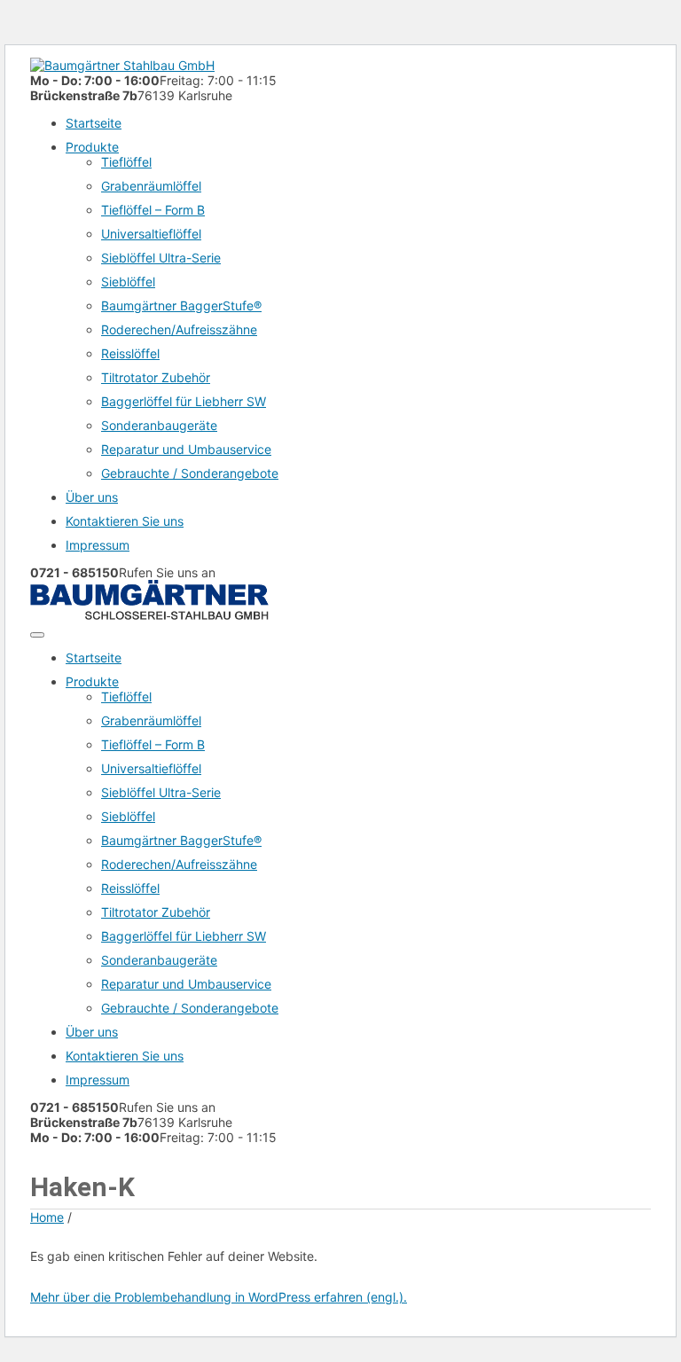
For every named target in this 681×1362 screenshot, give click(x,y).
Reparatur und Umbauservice (186, 449)
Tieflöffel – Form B (153, 209)
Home (47, 1217)
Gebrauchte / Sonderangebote (189, 473)
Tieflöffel (126, 161)
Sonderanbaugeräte (159, 425)
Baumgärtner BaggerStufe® (181, 305)
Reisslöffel (130, 353)
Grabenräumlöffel (151, 185)
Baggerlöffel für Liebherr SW (183, 401)
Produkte (92, 146)
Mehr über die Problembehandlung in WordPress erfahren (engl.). (218, 1296)
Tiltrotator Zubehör (155, 377)
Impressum (97, 544)
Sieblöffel (128, 281)
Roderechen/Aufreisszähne (179, 329)
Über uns (92, 497)
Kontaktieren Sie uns (125, 520)
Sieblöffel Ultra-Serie (161, 257)
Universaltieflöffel (151, 233)
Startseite (93, 122)
